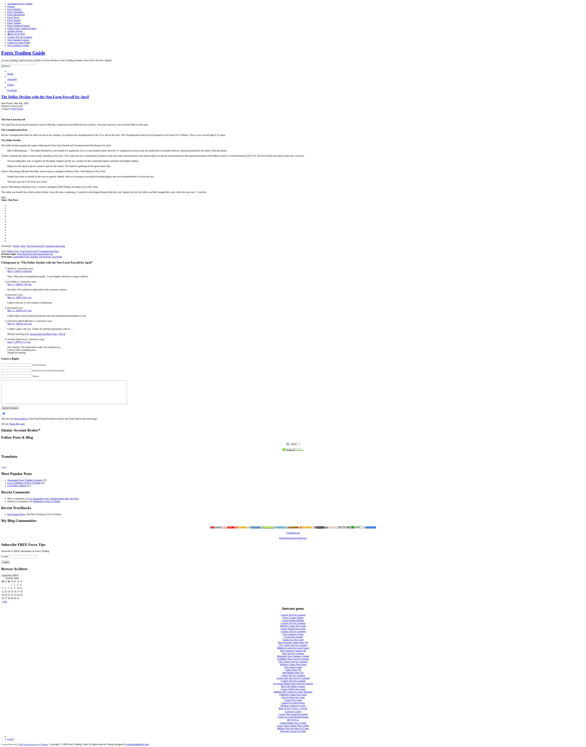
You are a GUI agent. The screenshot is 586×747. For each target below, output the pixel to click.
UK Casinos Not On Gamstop (293, 661)
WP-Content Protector (28, 744)
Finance (11, 6)
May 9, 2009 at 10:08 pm (19, 271)
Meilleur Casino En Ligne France (293, 648)
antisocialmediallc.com (138, 744)
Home (10, 74)
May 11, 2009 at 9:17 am (19, 310)
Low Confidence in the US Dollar (24, 483)
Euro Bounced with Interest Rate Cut (35, 254)
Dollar (16, 246)
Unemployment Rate (55, 246)
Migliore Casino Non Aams (293, 664)
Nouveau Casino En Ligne (293, 731)
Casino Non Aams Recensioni (293, 714)
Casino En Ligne (293, 711)
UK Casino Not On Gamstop (293, 645)
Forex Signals (14, 20)
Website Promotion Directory (293, 538)
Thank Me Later (16, 424)
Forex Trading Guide (23, 53)
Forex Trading (14, 23)
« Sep (4, 601)
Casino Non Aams (293, 700)
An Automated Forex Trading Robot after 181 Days (54, 498)
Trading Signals (14, 31)
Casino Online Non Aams (293, 689)
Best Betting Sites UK (293, 672)
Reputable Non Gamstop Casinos (293, 656)
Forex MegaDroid (16, 14)
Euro (22, 246)
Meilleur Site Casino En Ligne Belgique (293, 692)
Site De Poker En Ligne (293, 697)
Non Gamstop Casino (293, 634)
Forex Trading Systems (18, 25)
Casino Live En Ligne (293, 639)
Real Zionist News (16, 514)
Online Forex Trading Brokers (21, 28)
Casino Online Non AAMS (293, 723)
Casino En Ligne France (293, 703)
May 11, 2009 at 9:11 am (19, 297)
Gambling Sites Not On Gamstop (293, 659)
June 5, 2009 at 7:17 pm (19, 342)
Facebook (12, 90)
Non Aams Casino (293, 667)
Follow (10, 85)
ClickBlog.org (293, 533)
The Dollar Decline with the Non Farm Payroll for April (45, 97)
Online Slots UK (293, 670)
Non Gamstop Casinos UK (293, 650)
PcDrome (44, 744)
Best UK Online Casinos (293, 686)
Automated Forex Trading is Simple (24, 480)
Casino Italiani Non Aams (293, 628)
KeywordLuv (21, 418)
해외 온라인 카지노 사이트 (293, 708)
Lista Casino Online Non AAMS (293, 725)
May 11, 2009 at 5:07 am (19, 284)
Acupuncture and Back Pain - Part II (47, 334)
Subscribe (12, 79)
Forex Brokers (14, 9)
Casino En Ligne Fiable (18, 42)
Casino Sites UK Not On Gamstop (293, 678)
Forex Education (15, 12)
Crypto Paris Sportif (293, 637)
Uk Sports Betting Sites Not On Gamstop (293, 683)
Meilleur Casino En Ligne (293, 705)
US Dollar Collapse (16, 485)
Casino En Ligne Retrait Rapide (293, 717)
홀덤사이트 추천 (16, 34)
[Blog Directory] (331, 527)
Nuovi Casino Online (293, 617)
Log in (10, 739)
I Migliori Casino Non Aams (293, 694)
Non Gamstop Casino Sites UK (293, 642)
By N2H (4, 467)
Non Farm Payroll (35, 246)
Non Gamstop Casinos (18, 40)
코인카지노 (293, 720)
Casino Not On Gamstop (293, 675)
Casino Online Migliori (293, 620)
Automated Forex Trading (19, 3)
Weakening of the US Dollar (46, 501)
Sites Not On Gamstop (293, 653)
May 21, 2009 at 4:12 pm (19, 323)
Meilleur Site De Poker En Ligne (293, 728)
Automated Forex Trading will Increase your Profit (37, 256)
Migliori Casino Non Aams (293, 626)
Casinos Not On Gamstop (19, 37)
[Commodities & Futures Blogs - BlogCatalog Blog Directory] (216, 527)
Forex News (13, 17)
